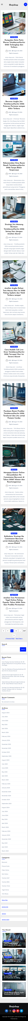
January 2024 (6, 835)
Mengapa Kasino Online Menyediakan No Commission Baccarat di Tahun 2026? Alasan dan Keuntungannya (14, 477)
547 (24, 631)
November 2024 (6, 795)
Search (4, 644)
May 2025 (4, 772)
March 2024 (5, 827)
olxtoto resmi (5, 919)
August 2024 (5, 807)
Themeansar (13, 1018)
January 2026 (6, 740)
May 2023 (4, 843)
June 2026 (5, 720)
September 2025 (6, 756)
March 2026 (5, 732)
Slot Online (5, 874)
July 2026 (5, 716)
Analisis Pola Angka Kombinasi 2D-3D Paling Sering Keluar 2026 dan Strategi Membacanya (13, 676)
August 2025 (5, 760)
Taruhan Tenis (6, 886)
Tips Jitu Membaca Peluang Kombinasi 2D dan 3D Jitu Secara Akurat (13, 961)
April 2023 (5, 847)
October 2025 (6, 752)
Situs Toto (5, 900)
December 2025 (6, 744)
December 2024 (6, 791)
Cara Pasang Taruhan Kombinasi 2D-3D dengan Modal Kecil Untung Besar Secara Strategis (14, 663)
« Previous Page (9, 638)
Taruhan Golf (5, 878)
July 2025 (5, 764)
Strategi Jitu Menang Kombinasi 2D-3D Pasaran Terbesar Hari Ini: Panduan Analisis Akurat (13, 689)
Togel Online (14, 594)
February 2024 (6, 831)
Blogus (22, 1016)
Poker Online (5, 870)
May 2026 (5, 724)
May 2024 (5, 819)
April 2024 (5, 823)
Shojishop (13, 5)
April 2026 (5, 728)
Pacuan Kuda (5, 866)
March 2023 (5, 851)
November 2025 (6, 748)
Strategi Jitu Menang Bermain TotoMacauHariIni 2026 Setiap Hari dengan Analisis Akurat (14, 229)
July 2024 (5, 811)
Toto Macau (14, 37)
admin (9, 50)
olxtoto (4, 913)
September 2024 (6, 803)
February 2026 (6, 736)
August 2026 (5, 712)
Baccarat (14, 469)
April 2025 (5, 776)
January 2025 (6, 787)
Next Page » (19, 638)
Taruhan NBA (5, 882)
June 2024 (5, 815)
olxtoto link (5, 907)
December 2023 (6, 839)
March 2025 (5, 780)
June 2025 (5, 768)
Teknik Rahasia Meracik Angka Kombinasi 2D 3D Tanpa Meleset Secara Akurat (14, 994)
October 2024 (6, 799)
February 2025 (6, 784)
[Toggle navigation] (2, 4)
